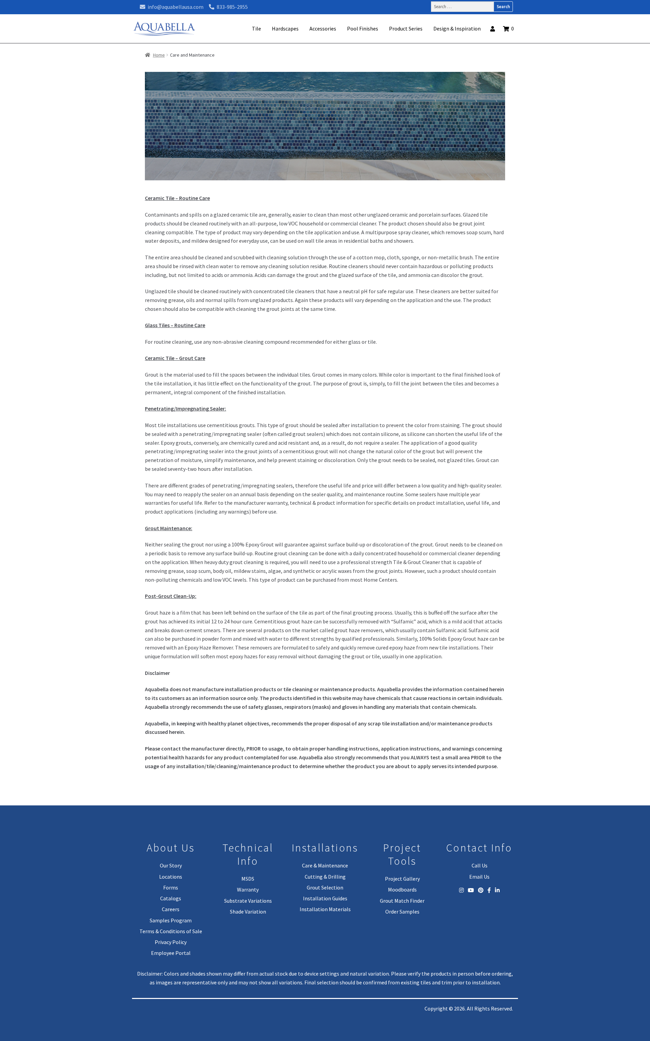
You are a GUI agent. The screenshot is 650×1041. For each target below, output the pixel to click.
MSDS (247, 878)
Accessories (322, 28)
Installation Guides (325, 898)
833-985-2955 (232, 6)
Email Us (479, 876)
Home (159, 55)
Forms (170, 887)
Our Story (171, 865)
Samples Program (171, 920)
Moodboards (402, 889)
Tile (256, 28)
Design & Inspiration (457, 28)
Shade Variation (248, 911)
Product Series (405, 28)
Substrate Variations (248, 900)
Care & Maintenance (325, 865)
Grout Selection (325, 887)
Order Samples (402, 911)
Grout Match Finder (402, 900)
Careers (170, 909)
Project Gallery (402, 878)
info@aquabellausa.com (175, 6)
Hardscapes (285, 28)
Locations (170, 876)
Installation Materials (325, 909)
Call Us (480, 865)
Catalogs (170, 898)
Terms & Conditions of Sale (170, 931)
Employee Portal (171, 952)
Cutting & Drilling (325, 876)
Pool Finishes (362, 28)
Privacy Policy (171, 942)
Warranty (248, 889)
